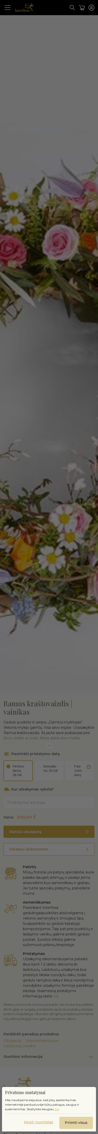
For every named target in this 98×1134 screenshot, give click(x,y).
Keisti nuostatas (38, 1122)
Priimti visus (76, 1122)
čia (57, 1109)
